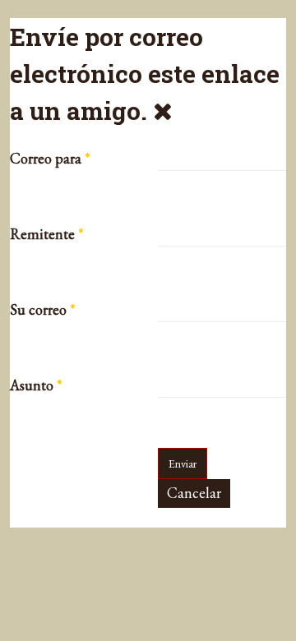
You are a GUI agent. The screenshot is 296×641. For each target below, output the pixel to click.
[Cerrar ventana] (163, 111)
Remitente (47, 234)
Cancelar (194, 492)
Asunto (36, 385)
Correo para (50, 158)
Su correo (43, 309)
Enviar (183, 463)
